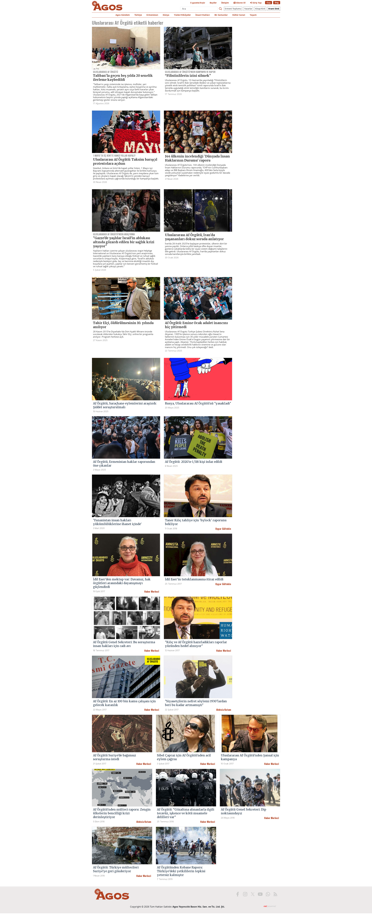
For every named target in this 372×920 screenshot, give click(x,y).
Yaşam (253, 14)
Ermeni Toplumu (233, 8)
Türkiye (138, 14)
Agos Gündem (123, 14)
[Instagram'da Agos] (245, 894)
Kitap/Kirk (260, 8)
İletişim (225, 2)
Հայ (269, 2)
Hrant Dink (273, 8)
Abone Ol (240, 2)
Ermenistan (152, 14)
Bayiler (213, 2)
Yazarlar (248, 8)
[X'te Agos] (253, 894)
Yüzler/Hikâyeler (182, 14)
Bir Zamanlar (221, 14)
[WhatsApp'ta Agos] (268, 894)
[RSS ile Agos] (275, 894)
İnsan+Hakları (202, 14)
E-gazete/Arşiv (197, 2)
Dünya (166, 14)
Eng (277, 2)
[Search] (220, 9)
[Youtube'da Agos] (260, 894)
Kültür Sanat (238, 14)
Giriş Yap (257, 2)
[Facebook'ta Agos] (238, 894)
